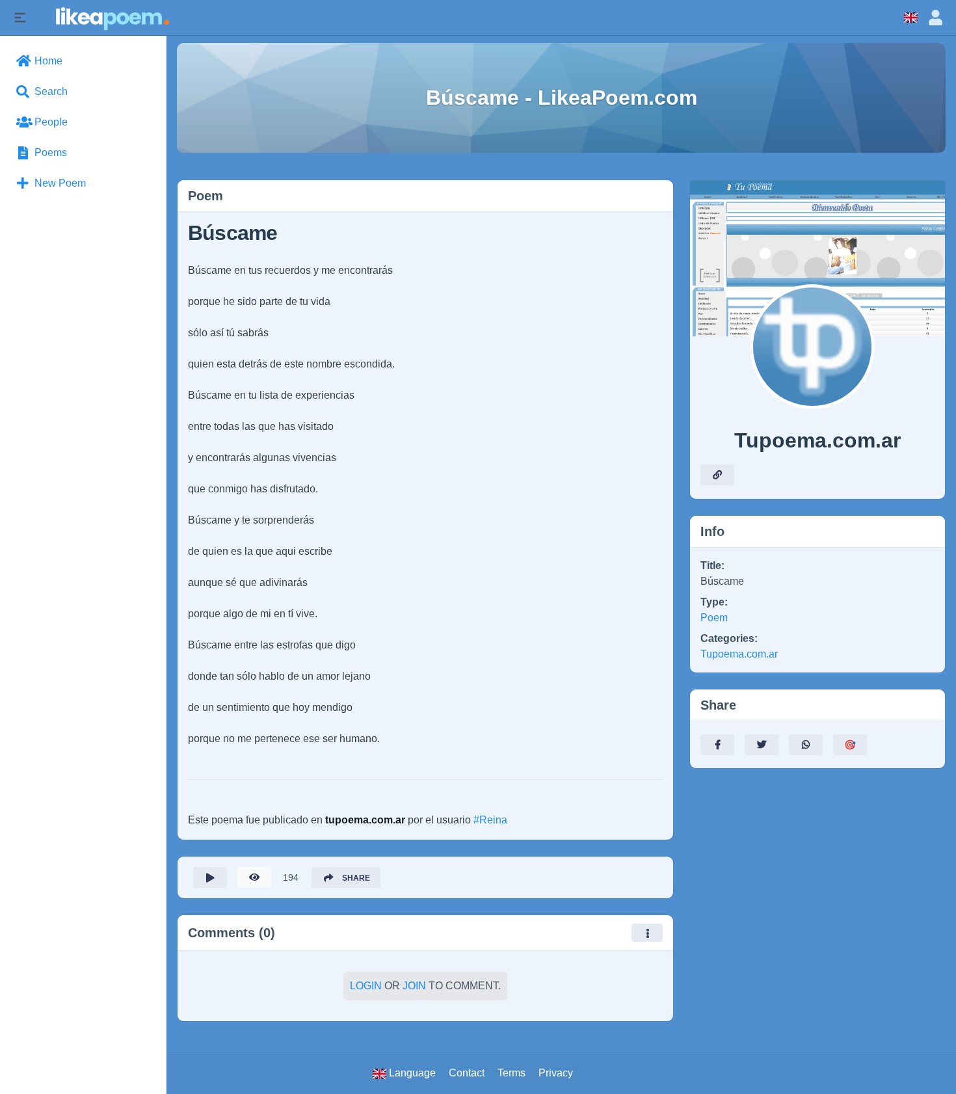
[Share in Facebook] (717, 744)
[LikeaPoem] (111, 17)
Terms (511, 1072)
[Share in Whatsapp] (806, 744)
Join (414, 985)
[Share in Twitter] (761, 744)
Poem (714, 617)
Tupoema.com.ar (739, 654)
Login (366, 985)
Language (411, 1072)
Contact (467, 1072)
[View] (254, 877)
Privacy (555, 1072)
